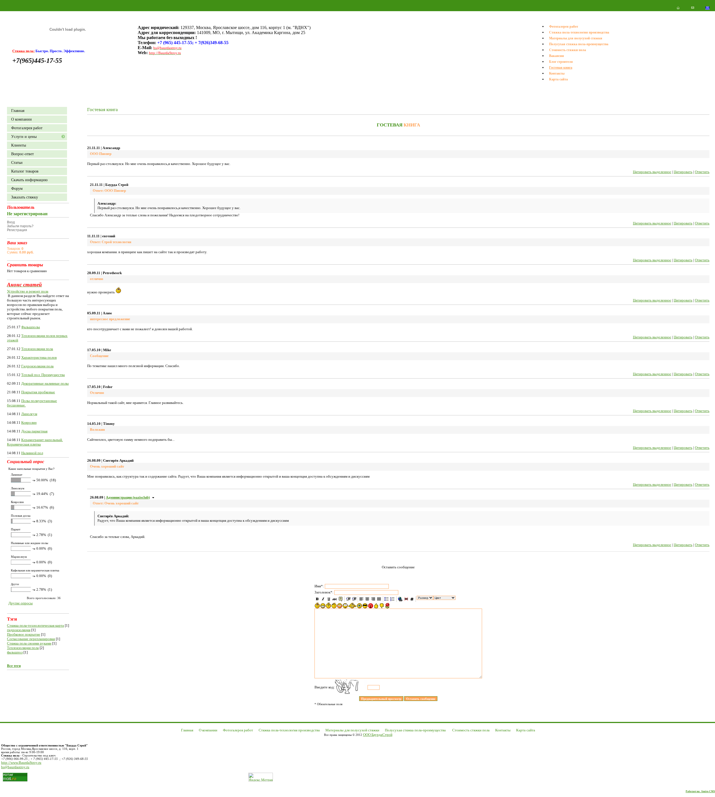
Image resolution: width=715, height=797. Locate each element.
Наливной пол (32, 453)
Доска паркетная (34, 431)
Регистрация (17, 230)
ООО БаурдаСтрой (377, 735)
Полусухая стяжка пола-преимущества (578, 44)
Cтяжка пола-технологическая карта (35, 625)
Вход (11, 222)
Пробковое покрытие (23, 634)
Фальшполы (30, 327)
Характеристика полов (39, 357)
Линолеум (29, 414)
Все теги (14, 666)
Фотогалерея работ (563, 26)
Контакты (556, 73)
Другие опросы (20, 603)
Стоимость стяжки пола (567, 50)
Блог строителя (561, 62)
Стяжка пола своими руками (29, 643)
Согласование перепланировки (31, 639)
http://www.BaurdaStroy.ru (21, 762)
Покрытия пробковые (38, 392)
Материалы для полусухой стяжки (575, 38)
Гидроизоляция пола (37, 366)
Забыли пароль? (20, 226)
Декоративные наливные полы (45, 383)
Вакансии (556, 56)
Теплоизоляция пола (37, 349)
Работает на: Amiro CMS (700, 791)
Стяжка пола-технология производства (579, 32)
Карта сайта (558, 79)
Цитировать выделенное (652, 172)
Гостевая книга (560, 68)
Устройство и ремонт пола (27, 291)
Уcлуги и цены (24, 136)
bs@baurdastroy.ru (15, 767)
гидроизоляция (18, 630)
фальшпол (15, 652)
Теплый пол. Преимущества (43, 375)
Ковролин (29, 422)
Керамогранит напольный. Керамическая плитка (35, 442)
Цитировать (683, 172)
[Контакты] (692, 7)
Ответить (702, 172)
